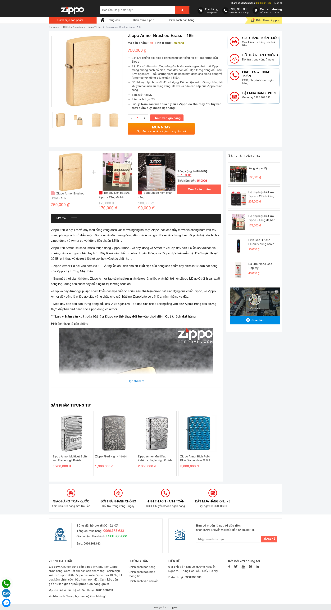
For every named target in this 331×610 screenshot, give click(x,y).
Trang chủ (113, 20)
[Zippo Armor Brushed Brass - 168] (70, 172)
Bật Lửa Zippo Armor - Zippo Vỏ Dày (82, 27)
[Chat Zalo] (6, 593)
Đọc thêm (134, 381)
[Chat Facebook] (6, 603)
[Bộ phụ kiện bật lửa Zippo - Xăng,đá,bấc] (117, 171)
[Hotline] (6, 583)
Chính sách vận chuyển (143, 581)
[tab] (61, 218)
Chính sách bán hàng (181, 20)
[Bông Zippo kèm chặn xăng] (157, 171)
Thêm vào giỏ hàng (167, 118)
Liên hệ (278, 3)
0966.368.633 (263, 3)
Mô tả (61, 218)
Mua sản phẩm (199, 189)
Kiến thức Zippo (143, 20)
